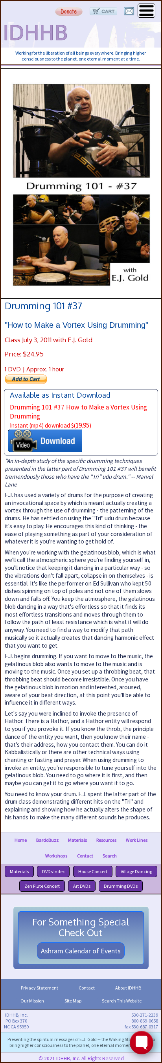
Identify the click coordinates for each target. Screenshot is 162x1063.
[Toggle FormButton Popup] (141, 1042)
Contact (85, 856)
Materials (77, 840)
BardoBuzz (47, 840)
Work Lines (136, 840)
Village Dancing (136, 871)
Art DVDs (81, 886)
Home (21, 840)
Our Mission (32, 1001)
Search (110, 856)
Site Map (72, 1001)
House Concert (92, 871)
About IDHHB (128, 988)
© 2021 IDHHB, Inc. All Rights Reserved (81, 1058)
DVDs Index (53, 871)
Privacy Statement (39, 988)
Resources (106, 840)
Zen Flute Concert (42, 886)
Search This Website (122, 1001)
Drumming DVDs (121, 886)
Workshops (56, 856)
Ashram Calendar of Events (81, 950)
